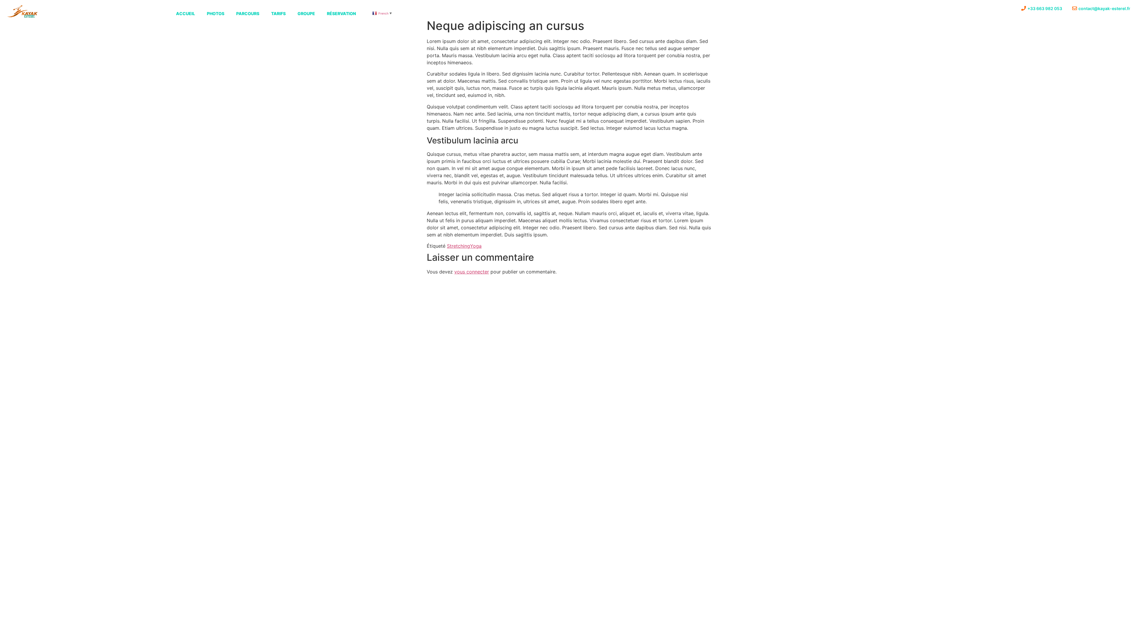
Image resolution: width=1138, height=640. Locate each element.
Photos (215, 13)
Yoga (476, 246)
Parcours (247, 13)
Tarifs (278, 13)
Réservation (341, 13)
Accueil (185, 13)
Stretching (458, 246)
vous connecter (471, 272)
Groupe (306, 13)
